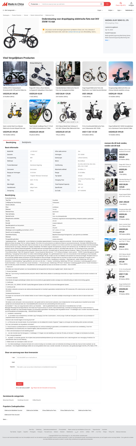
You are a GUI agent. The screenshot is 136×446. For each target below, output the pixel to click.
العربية (76, 432)
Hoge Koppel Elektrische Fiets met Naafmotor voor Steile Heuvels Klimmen (125, 195)
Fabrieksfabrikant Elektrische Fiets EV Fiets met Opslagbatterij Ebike (125, 180)
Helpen (110, 10)
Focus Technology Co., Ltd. (65, 435)
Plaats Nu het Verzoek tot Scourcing (43, 388)
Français (40, 432)
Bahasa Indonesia (121, 432)
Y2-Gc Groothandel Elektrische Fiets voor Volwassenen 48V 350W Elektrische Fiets (125, 270)
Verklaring (38, 429)
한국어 (82, 432)
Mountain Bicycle (8, 400)
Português (33, 432)
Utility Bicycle (37, 400)
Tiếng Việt (111, 432)
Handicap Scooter (23, 400)
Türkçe (105, 432)
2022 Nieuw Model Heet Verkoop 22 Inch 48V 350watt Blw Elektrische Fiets (125, 255)
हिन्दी (93, 432)
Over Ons (31, 429)
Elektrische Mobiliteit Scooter (13, 410)
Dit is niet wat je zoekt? (23, 388)
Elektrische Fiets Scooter (12, 415)
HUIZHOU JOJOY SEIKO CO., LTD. (117, 20)
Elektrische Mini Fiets (84, 410)
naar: (13, 362)
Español (25, 432)
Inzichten (104, 429)
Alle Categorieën (10, 10)
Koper (99, 10)
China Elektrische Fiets (49, 410)
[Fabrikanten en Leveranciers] (13, 4)
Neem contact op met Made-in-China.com (79, 429)
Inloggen (131, 5)
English (19, 432)
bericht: (12, 367)
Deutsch (62, 432)
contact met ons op (74, 32)
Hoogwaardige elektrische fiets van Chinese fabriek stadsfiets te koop (125, 210)
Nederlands (70, 432)
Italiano (56, 432)
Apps (119, 10)
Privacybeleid (62, 429)
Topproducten (96, 429)
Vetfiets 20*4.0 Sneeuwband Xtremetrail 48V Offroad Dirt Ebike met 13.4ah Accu (125, 151)
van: (13, 357)
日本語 (88, 432)
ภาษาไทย (98, 432)
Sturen (20, 384)
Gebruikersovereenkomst (50, 429)
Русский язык (48, 432)
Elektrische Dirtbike (32, 410)
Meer (106, 40)
